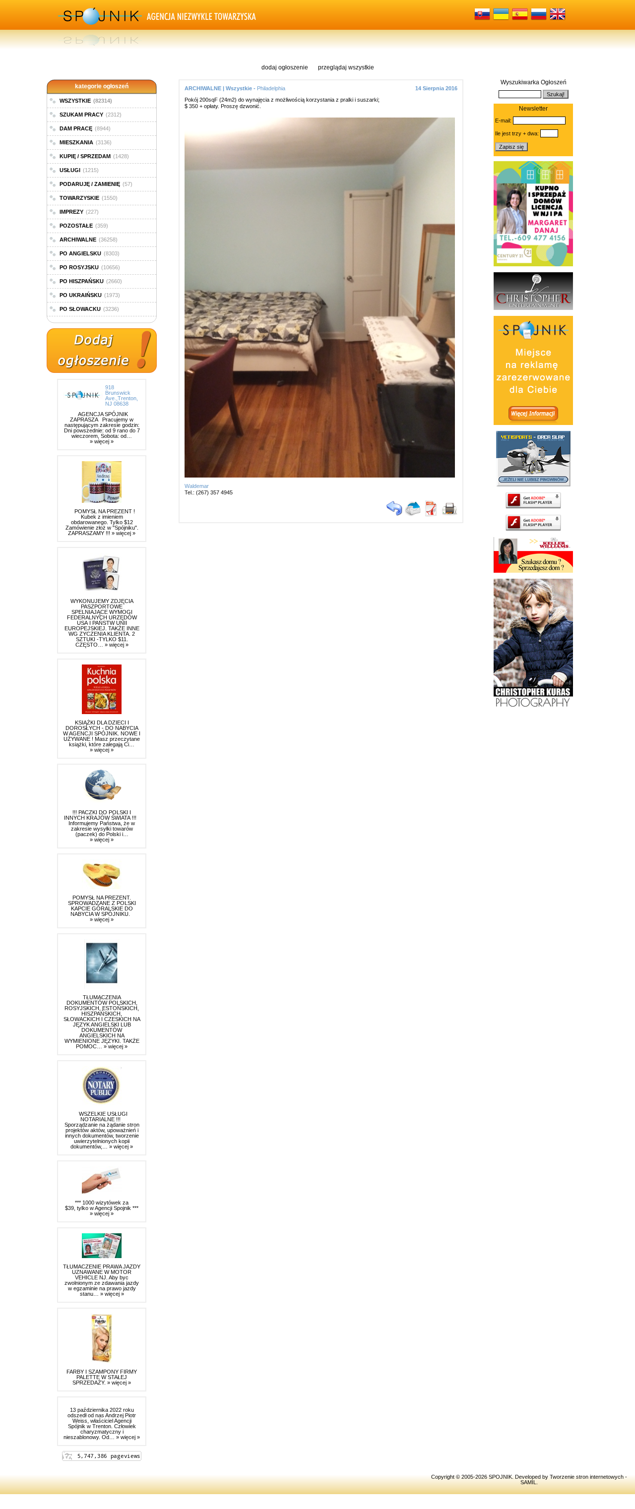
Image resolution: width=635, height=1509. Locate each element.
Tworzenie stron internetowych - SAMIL (573, 1479)
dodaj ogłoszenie (284, 67)
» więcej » (102, 441)
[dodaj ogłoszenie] (102, 351)
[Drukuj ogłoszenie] (449, 514)
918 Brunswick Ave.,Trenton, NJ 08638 (121, 395)
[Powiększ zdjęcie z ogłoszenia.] (322, 476)
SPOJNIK (500, 1477)
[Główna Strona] (99, 25)
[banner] (533, 264)
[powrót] (394, 514)
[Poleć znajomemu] (413, 514)
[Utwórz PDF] (431, 514)
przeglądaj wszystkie (346, 67)
